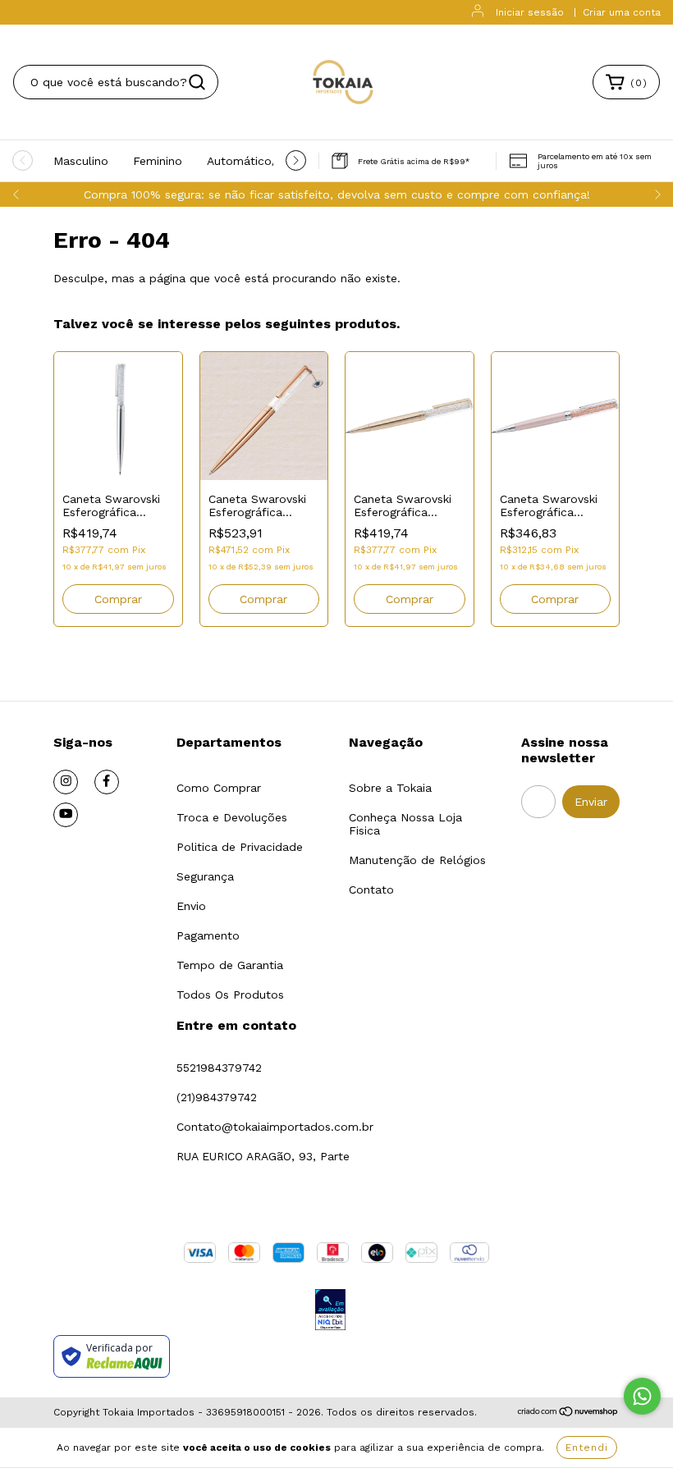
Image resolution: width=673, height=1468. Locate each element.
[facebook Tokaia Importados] (106, 782)
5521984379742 (219, 1067)
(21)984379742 (216, 1097)
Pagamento (208, 935)
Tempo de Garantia (229, 965)
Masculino (80, 160)
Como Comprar (218, 787)
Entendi (586, 1447)
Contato (371, 889)
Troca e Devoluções (231, 817)
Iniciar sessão (530, 12)
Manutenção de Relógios (417, 860)
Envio (191, 905)
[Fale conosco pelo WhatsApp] (642, 1396)
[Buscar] (197, 82)
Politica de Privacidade (239, 846)
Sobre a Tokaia (390, 787)
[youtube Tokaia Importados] (65, 815)
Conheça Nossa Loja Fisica (405, 824)
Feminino (157, 160)
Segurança (205, 876)
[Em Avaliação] (330, 1311)
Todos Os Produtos (230, 994)
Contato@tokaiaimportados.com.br (274, 1126)
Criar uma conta (622, 12)
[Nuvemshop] (568, 1413)
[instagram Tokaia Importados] (65, 782)
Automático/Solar (256, 160)
